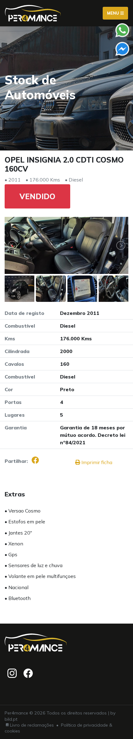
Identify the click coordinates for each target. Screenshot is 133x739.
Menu (113, 13)
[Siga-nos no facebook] (28, 673)
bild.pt (11, 719)
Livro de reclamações (32, 725)
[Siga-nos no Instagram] (12, 673)
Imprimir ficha (96, 462)
